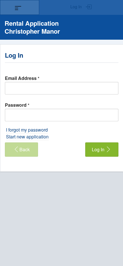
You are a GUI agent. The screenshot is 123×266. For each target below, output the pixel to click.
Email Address (22, 78)
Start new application (27, 136)
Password (17, 105)
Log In (76, 6)
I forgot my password (27, 129)
